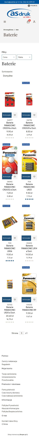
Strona (15, 333)
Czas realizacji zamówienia (12, 396)
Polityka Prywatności (10, 405)
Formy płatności (8, 389)
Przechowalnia (7, 380)
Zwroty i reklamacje (9, 361)
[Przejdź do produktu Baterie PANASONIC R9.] (29, 284)
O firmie (5, 424)
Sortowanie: (7, 71)
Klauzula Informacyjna (10, 408)
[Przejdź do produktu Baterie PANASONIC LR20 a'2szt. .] (10, 284)
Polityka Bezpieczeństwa (12, 411)
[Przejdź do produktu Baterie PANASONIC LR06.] (10, 222)
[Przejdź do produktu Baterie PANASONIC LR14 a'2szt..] (29, 222)
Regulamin (6, 364)
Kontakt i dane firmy (10, 421)
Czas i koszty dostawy (11, 392)
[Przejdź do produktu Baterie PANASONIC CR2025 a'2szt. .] (29, 99)
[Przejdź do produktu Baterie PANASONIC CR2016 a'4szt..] (10, 99)
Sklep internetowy (17, 434)
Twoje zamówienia (9, 374)
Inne (17, 30)
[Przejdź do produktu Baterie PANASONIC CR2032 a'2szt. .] (10, 161)
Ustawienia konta (9, 377)
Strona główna (8, 30)
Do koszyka (7, 115)
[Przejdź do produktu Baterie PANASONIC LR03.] (29, 161)
